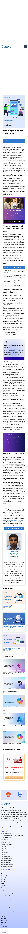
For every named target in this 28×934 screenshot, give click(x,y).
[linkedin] (2, 807)
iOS (24, 410)
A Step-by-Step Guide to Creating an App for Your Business (13, 627)
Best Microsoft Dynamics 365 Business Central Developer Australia (12, 690)
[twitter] (5, 807)
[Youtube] (13, 807)
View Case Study (13, 768)
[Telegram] (14, 554)
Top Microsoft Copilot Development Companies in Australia (12, 708)
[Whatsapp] (17, 554)
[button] (22, 141)
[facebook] (8, 807)
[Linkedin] (11, 554)
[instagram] (10, 807)
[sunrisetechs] (13, 803)
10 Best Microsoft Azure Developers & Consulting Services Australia (12, 726)
